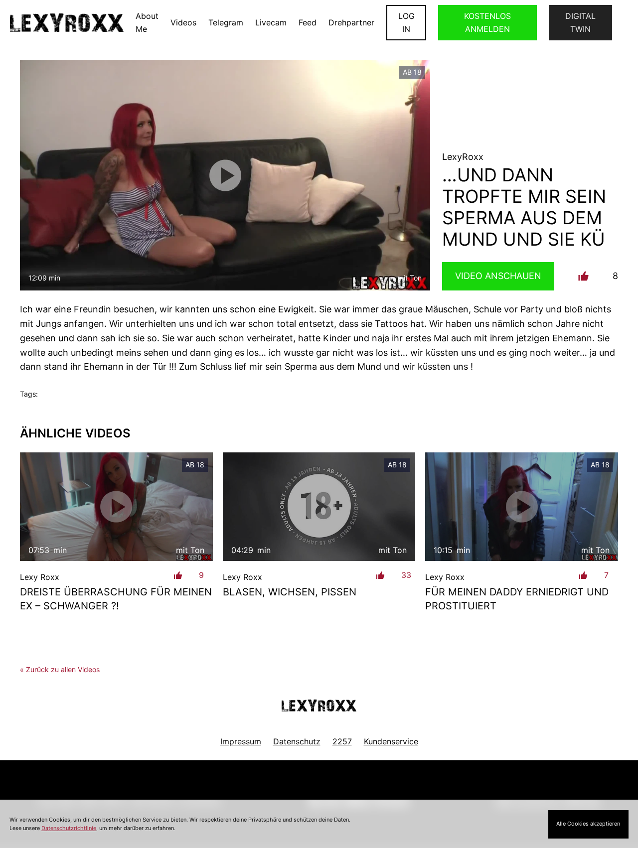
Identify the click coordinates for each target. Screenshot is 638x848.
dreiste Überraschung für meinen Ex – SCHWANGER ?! (116, 599)
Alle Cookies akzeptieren (588, 823)
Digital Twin (580, 22)
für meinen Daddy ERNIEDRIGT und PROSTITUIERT (517, 599)
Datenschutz (296, 741)
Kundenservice (391, 741)
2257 (342, 741)
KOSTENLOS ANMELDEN (487, 22)
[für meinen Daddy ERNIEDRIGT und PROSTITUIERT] (521, 506)
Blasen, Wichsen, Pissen (289, 592)
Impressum (240, 741)
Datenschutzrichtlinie (68, 828)
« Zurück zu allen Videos (60, 669)
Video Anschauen (498, 276)
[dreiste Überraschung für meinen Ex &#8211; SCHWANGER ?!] (116, 506)
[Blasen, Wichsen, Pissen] (319, 506)
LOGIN (406, 22)
